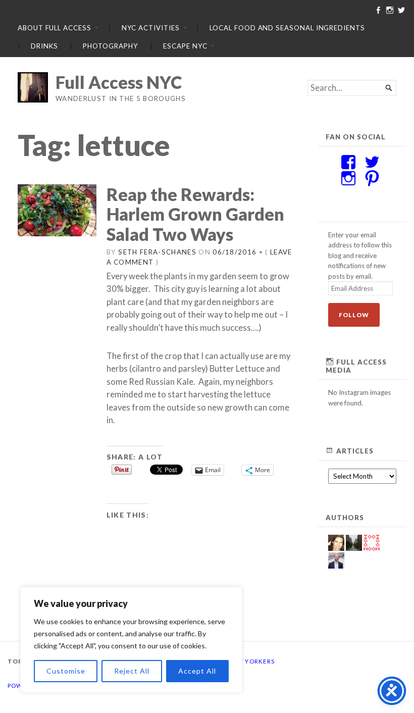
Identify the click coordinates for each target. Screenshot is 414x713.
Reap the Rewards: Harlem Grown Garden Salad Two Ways (195, 214)
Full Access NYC (119, 82)
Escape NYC (185, 46)
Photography (110, 46)
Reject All (131, 671)
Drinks (44, 46)
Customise (65, 671)
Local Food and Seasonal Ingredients (287, 28)
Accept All (197, 671)
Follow (354, 315)
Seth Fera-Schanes (157, 252)
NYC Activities (151, 28)
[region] (131, 640)
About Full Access (54, 28)
